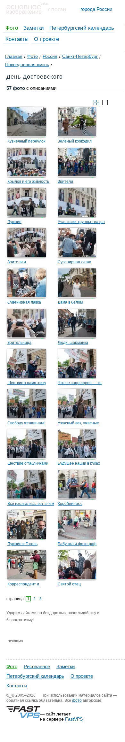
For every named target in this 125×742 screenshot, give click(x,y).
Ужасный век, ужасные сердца (78, 424)
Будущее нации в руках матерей (79, 464)
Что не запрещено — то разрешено (80, 384)
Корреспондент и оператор (23, 585)
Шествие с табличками (27, 463)
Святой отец (69, 584)
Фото (11, 28)
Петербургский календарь (81, 28)
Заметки (33, 28)
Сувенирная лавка (74, 262)
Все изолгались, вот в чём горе (30, 504)
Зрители (65, 181)
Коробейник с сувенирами (70, 504)
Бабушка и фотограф (77, 544)
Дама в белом (70, 302)
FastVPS (74, 719)
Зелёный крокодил (75, 141)
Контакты (17, 39)
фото (77, 700)
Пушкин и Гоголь (22, 544)
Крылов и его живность (28, 181)
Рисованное (37, 666)
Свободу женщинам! (26, 423)
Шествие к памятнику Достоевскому (26, 384)
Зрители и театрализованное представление (24, 263)
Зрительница (19, 342)
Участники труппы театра (81, 222)
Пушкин (14, 222)
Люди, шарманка (73, 342)
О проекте (46, 39)
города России (96, 9)
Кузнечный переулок (26, 141)
